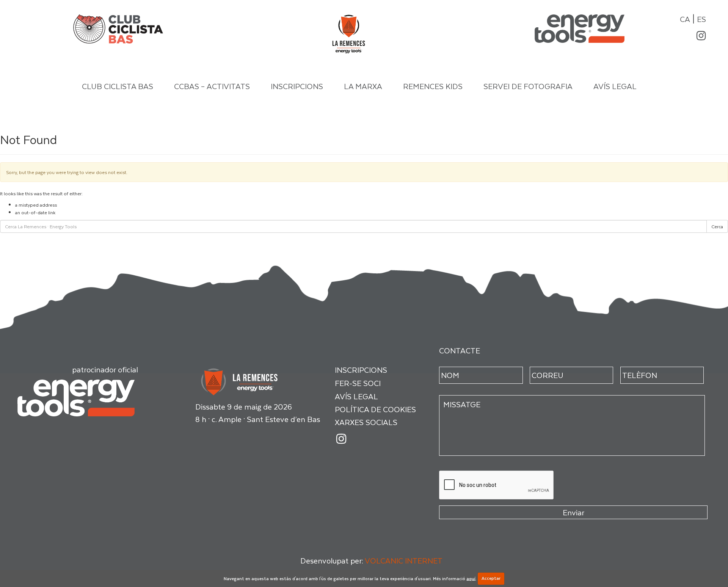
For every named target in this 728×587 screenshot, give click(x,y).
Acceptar (491, 578)
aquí (470, 578)
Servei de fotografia (528, 86)
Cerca (717, 226)
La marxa (363, 86)
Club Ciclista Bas (117, 86)
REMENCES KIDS (433, 86)
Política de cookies (375, 409)
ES (701, 19)
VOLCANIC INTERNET (403, 560)
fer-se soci (358, 383)
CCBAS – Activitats (212, 86)
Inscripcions (297, 86)
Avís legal (615, 86)
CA (685, 19)
